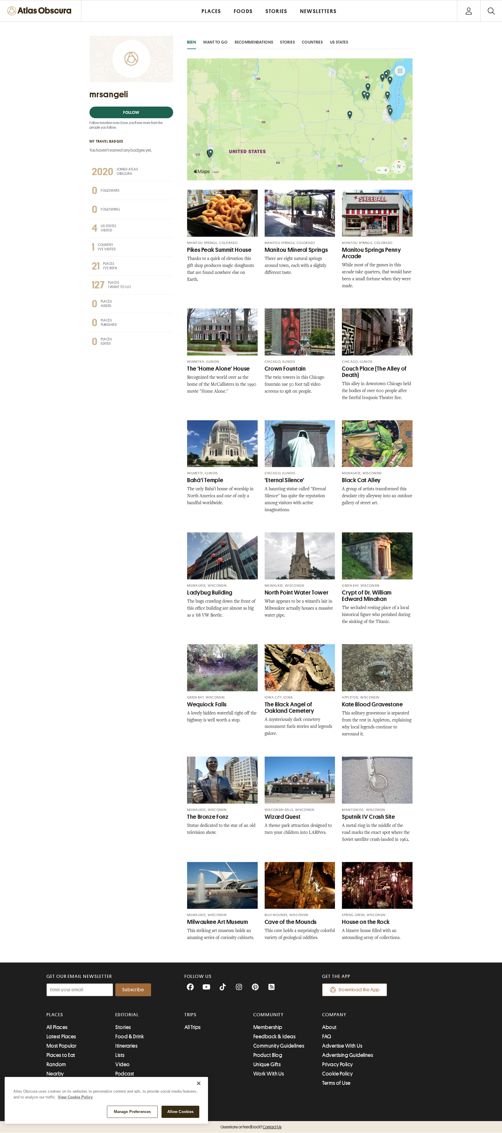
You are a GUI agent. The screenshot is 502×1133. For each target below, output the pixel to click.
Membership (267, 1027)
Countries (312, 42)
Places (54, 1014)
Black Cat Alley (361, 480)
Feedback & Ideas (274, 1036)
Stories (287, 42)
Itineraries (126, 1046)
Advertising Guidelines (347, 1055)
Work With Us (268, 1073)
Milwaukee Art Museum (217, 922)
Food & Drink (129, 1036)
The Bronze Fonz (207, 817)
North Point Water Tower (297, 593)
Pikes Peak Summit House (219, 250)
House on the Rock (366, 922)
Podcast (124, 1073)
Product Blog (267, 1055)
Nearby (55, 1073)
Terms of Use (336, 1083)
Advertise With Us (342, 1046)
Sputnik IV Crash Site (368, 817)
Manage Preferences (132, 1111)
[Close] (198, 1083)
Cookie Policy (337, 1073)
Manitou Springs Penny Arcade (371, 253)
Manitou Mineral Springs (296, 250)
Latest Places (61, 1036)
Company (334, 1014)
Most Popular (61, 1046)
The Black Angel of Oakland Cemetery (289, 707)
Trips (190, 1014)
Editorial (127, 1014)
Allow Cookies (180, 1111)
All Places (57, 1027)
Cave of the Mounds (291, 922)
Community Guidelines (278, 1046)
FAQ (326, 1036)
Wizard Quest (283, 817)
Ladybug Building (209, 593)
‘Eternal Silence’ (284, 480)
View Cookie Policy (75, 1097)
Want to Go (215, 42)
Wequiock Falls (207, 704)
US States (339, 42)
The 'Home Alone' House (218, 369)
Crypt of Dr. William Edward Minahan (367, 596)
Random (56, 1064)
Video (122, 1064)
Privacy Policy (337, 1064)
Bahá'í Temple (205, 480)
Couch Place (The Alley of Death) (374, 372)
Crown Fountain (285, 369)
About (329, 1027)
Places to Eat (60, 1055)
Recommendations (254, 42)
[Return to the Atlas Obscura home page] (40, 11)
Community (268, 1014)
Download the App (359, 989)
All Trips (192, 1027)
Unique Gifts (267, 1064)
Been (191, 42)
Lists (119, 1055)
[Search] (491, 11)
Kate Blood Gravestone (372, 704)
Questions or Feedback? (251, 1127)
